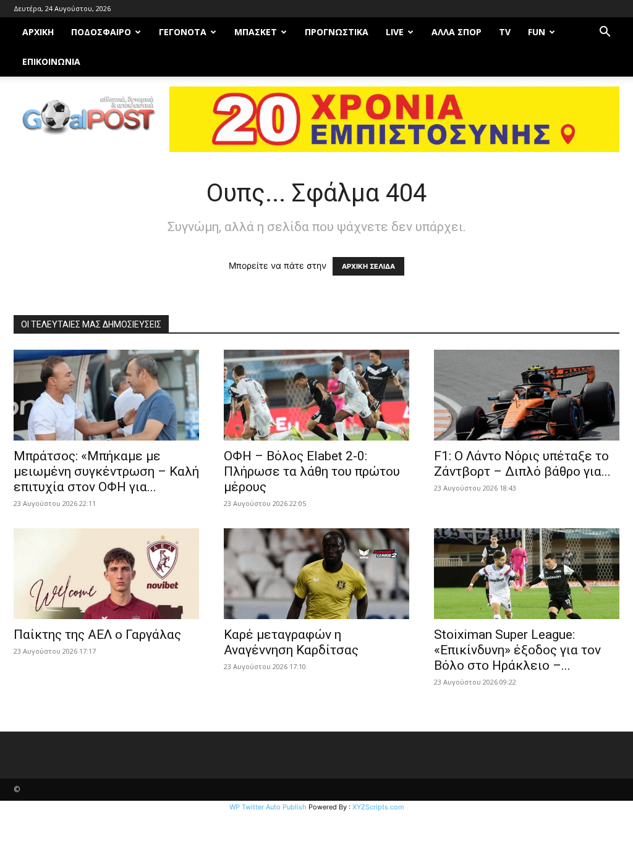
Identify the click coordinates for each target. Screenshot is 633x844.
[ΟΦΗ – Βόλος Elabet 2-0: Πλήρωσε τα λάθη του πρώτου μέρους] (316, 395)
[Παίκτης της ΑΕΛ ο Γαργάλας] (106, 573)
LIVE (395, 32)
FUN (536, 32)
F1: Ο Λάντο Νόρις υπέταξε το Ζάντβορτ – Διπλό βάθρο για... (522, 464)
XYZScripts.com (378, 807)
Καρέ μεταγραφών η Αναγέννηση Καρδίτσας (291, 642)
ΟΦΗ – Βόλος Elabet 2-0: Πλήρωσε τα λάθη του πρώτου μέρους (312, 471)
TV (505, 32)
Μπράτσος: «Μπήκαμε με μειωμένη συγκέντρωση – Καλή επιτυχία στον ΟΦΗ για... (106, 471)
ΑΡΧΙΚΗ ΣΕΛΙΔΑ (368, 266)
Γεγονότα (182, 32)
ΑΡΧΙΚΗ (38, 32)
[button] (604, 33)
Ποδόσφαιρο (101, 32)
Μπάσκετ (255, 32)
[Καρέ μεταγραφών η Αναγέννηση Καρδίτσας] (316, 573)
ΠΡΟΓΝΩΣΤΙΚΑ (336, 32)
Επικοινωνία (51, 61)
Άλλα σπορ (456, 32)
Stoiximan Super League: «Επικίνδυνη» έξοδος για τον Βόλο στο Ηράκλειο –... (517, 650)
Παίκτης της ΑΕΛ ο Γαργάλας (97, 634)
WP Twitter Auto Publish (268, 807)
